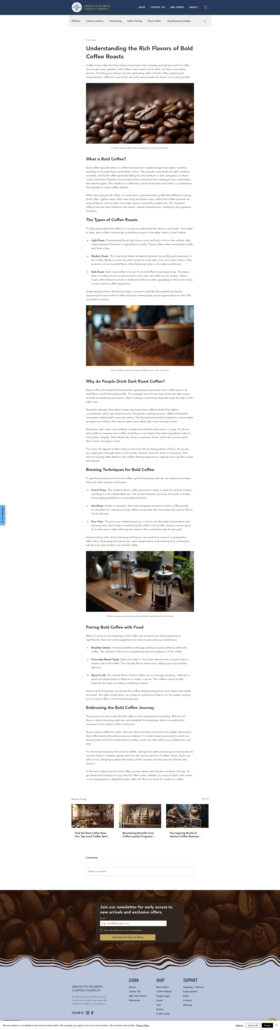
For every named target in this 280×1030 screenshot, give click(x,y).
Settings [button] (239, 1025)
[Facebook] (92, 1013)
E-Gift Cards (163, 1013)
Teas (158, 1004)
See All (205, 798)
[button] (142, 7)
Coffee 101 (135, 991)
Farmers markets (95, 21)
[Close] (276, 1025)
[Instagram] (87, 1013)
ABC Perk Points (138, 996)
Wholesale (134, 1000)
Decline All (253, 1025)
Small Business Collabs (178, 21)
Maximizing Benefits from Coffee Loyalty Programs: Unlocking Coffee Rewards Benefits (138, 834)
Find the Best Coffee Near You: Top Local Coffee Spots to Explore (92, 834)
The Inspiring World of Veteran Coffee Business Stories (184, 834)
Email (103, 918)
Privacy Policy (142, 1025)
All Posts (75, 21)
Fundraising (115, 21)
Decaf (159, 1000)
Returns (200, 987)
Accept (267, 1025)
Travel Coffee (154, 21)
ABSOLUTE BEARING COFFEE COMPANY (97, 8)
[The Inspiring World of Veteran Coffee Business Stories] (187, 816)
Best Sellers (162, 987)
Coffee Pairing (134, 21)
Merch (159, 1009)
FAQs (186, 996)
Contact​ (187, 1000)
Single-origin (163, 996)
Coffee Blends (164, 991)
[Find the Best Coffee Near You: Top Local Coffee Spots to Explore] (92, 816)
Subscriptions (190, 991)
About (132, 987)
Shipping (188, 987)
